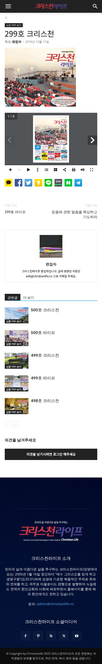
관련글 (13, 297)
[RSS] (51, 636)
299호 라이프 (15, 212)
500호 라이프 (43, 332)
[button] (8, 6)
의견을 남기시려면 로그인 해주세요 (51, 454)
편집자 (16, 41)
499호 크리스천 (45, 355)
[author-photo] (51, 257)
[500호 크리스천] (16, 315)
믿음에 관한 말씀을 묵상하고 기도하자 (74, 214)
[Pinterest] (38, 636)
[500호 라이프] (16, 338)
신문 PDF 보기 (13, 25)
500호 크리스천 (45, 310)
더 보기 (28, 297)
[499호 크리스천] (16, 361)
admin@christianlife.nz (55, 604)
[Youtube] (76, 636)
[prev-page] (8, 424)
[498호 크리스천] (16, 406)
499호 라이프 (43, 378)
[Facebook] (25, 636)
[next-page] (15, 424)
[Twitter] (64, 636)
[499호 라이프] (16, 383)
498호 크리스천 (45, 400)
